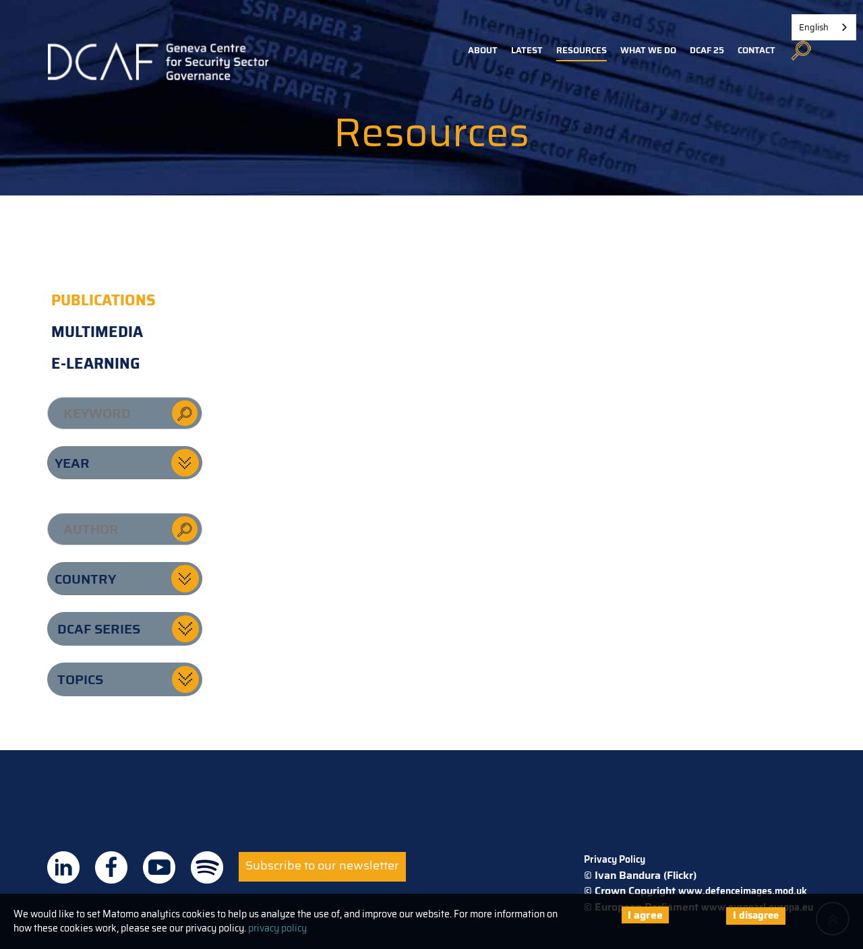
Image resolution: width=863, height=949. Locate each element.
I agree (645, 915)
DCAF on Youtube (159, 867)
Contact (756, 50)
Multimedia (97, 332)
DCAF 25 (707, 50)
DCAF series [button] (98, 629)
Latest (527, 50)
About (483, 50)
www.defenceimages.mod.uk (742, 891)
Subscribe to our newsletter (322, 865)
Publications (103, 300)
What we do (648, 50)
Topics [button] (80, 679)
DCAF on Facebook (111, 867)
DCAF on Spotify (207, 867)
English (814, 27)
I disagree (756, 915)
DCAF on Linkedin (63, 867)
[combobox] (824, 27)
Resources (581, 50)
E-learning (95, 364)
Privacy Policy (614, 859)
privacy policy (277, 928)
